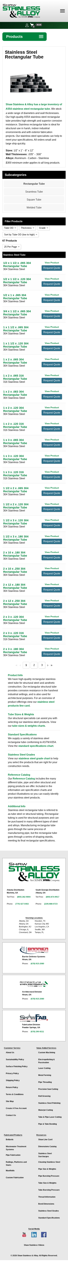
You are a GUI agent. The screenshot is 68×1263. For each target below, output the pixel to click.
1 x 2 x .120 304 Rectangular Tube (15, 409)
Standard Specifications (49, 1218)
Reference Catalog (24, 778)
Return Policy (12, 1087)
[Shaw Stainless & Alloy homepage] (34, 872)
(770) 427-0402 (22, 904)
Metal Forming (44, 1075)
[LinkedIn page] (34, 1235)
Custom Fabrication (15, 1177)
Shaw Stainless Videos (34, 1245)
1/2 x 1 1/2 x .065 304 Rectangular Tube (17, 264)
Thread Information (46, 1197)
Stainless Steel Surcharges (45, 1155)
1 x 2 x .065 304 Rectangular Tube (15, 361)
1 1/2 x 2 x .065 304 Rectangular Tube (15, 490)
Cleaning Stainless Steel (49, 1162)
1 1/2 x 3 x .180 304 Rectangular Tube (15, 538)
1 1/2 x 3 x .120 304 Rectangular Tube (15, 522)
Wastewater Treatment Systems (16, 1148)
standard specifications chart (35, 746)
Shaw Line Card (45, 1139)
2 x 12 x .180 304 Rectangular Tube (15, 586)
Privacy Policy (12, 1073)
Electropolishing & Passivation (46, 1061)
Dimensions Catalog (47, 1146)
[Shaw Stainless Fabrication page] (34, 1018)
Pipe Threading (45, 1082)
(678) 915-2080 (37, 964)
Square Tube (34, 199)
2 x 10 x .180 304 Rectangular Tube (15, 554)
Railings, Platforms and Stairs (16, 1163)
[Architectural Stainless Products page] (34, 983)
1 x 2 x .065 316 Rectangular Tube (15, 377)
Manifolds (10, 1170)
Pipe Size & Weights (47, 1169)
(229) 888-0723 (51, 904)
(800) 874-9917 (52, 897)
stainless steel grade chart (34, 758)
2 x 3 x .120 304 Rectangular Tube (15, 618)
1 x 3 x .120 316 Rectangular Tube (15, 474)
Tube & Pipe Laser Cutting (50, 1117)
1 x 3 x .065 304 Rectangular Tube (15, 441)
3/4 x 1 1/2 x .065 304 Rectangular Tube (17, 313)
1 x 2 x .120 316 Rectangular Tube (15, 425)
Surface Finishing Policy (17, 1066)
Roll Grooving (44, 1096)
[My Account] (27, 24)
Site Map (10, 1101)
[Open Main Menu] (62, 11)
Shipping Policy (13, 1080)
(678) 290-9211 (37, 1031)
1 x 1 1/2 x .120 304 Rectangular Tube (15, 345)
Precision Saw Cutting (48, 1089)
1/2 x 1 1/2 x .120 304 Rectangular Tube (17, 281)
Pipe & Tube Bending (47, 1124)
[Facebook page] (43, 1235)
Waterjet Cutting (45, 1110)
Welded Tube (34, 207)
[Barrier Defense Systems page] (34, 950)
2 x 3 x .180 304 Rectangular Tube (15, 650)
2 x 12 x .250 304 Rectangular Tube (15, 602)
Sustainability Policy (15, 1059)
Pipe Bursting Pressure (48, 1176)
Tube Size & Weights (47, 1183)
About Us (10, 1052)
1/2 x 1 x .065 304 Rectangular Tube (15, 297)
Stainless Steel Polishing (49, 1103)
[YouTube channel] (24, 1235)
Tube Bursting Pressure (49, 1190)
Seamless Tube (34, 191)
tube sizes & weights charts (28, 725)
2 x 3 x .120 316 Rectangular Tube (15, 634)
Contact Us (11, 1115)
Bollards (9, 1139)
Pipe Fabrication (13, 1155)
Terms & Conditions (15, 1094)
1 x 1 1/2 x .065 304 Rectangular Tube (15, 329)
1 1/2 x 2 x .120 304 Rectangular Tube (15, 506)
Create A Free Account (16, 1108)
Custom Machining (46, 1052)
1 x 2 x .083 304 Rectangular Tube (15, 393)
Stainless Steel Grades (48, 1211)
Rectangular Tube (34, 183)
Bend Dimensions (46, 1204)
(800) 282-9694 (24, 897)
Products (25, 36)
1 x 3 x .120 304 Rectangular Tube (15, 457)
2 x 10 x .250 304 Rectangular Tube (15, 570)
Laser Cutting (44, 1068)
